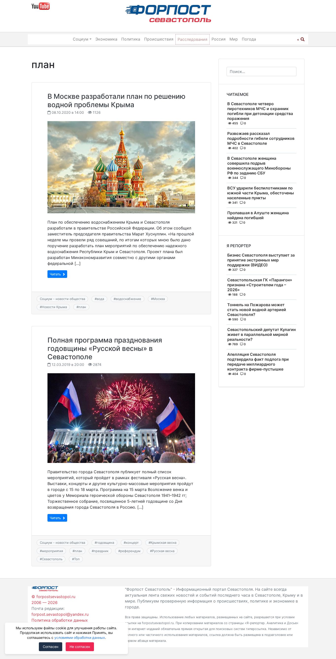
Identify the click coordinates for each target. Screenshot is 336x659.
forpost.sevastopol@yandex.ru (60, 614)
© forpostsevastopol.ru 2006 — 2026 (53, 599)
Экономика (106, 39)
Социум (80, 39)
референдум (130, 551)
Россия (219, 39)
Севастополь (52, 559)
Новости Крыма (54, 307)
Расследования (192, 39)
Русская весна (163, 551)
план (82, 307)
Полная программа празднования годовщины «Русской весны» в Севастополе (104, 348)
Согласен (50, 647)
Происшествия (158, 39)
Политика (130, 39)
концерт (132, 542)
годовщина (105, 542)
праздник (101, 551)
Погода (249, 39)
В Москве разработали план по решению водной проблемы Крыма (116, 100)
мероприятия (52, 551)
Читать (56, 274)
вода (100, 299)
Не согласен (80, 647)
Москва (159, 299)
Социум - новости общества (62, 299)
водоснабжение (128, 299)
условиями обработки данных (79, 637)
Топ (77, 559)
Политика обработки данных (59, 620)
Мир (233, 39)
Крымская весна (163, 542)
